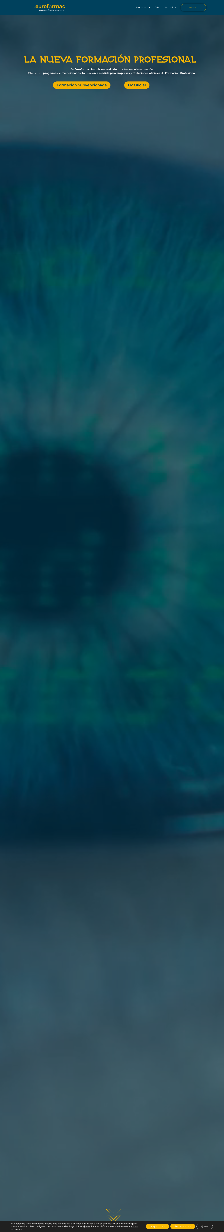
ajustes (86, 1226)
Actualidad (171, 7)
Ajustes (204, 1226)
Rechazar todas (183, 1226)
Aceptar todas (157, 1226)
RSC (157, 7)
